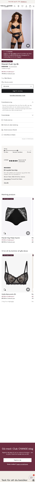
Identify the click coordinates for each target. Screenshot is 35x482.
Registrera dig (17, 460)
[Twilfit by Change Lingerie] (6, 6)
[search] (15, 6)
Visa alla (6, 182)
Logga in (6, 53)
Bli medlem (14, 53)
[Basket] (30, 6)
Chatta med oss (8, 120)
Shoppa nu (24, 1)
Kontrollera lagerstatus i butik (17, 95)
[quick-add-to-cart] (4, 233)
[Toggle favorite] (28, 46)
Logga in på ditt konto (22, 464)
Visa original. (7, 179)
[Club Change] (22, 6)
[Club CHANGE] (26, 6)
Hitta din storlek (8, 82)
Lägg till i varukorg (17, 91)
